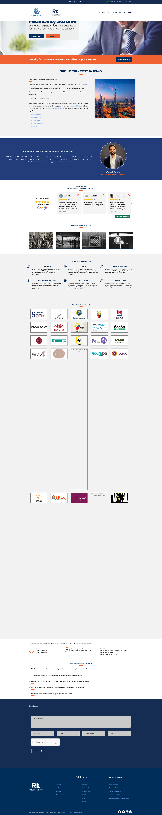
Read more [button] (58, 211)
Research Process (87, 788)
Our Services (35, 36)
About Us (105, 12)
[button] (131, 203)
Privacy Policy (65, 812)
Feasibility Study (113, 788)
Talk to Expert (123, 59)
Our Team (58, 791)
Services (114, 12)
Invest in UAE (86, 795)
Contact (130, 12)
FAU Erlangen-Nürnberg (53, 108)
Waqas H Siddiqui (76, 106)
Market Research (113, 784)
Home (97, 12)
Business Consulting (114, 795)
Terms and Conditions (76, 812)
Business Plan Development (116, 791)
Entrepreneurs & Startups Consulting (119, 798)
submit (36, 751)
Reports (122, 12)
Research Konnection (117, 174)
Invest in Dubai (86, 791)
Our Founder (59, 788)
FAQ (83, 798)
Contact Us (53, 37)
